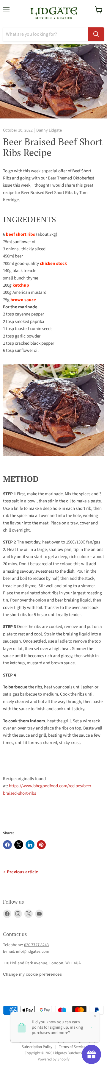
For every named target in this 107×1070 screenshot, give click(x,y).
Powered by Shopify (54, 1059)
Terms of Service (72, 1046)
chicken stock (53, 263)
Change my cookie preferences (32, 974)
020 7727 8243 (36, 945)
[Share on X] (18, 844)
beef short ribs (20, 234)
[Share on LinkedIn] (30, 844)
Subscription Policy (37, 1046)
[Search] (96, 34)
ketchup (20, 285)
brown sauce (23, 300)
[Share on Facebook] (7, 844)
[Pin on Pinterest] (41, 844)
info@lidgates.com (32, 952)
